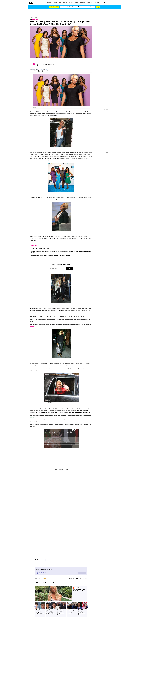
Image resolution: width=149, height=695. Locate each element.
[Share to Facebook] (34, 69)
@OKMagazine (63, 412)
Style (60, 2)
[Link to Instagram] (104, 2)
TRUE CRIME (82, 2)
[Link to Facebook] (101, 2)
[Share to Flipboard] (43, 69)
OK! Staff (39, 63)
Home (31, 17)
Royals (65, 2)
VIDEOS (76, 2)
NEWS (55, 2)
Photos (35, 17)
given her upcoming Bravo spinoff (70, 308)
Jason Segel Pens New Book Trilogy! (40, 248)
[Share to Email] (47, 69)
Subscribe (96, 2)
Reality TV (49, 2)
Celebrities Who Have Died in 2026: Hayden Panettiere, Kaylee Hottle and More (50, 255)
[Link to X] (107, 2)
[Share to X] (38, 69)
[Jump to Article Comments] (31, 69)
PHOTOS (71, 2)
